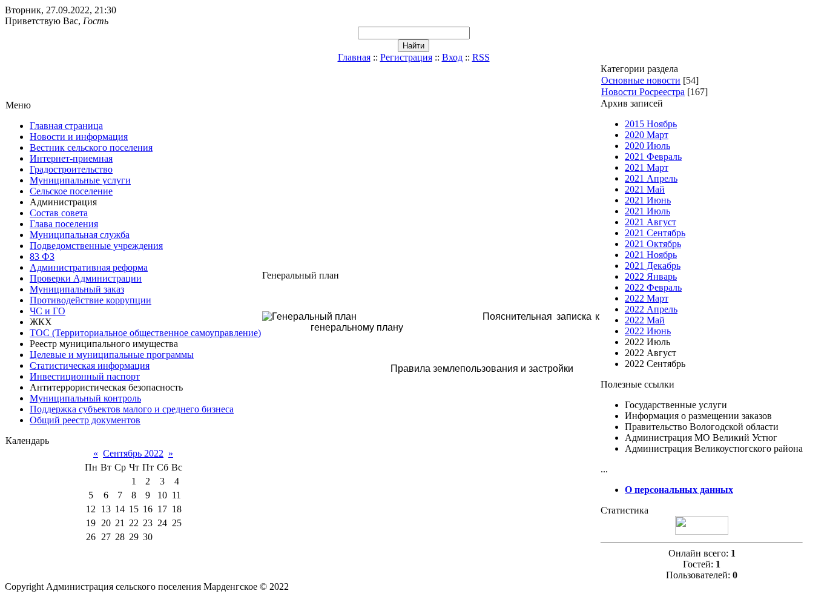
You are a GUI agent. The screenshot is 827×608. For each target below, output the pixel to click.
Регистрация (406, 57)
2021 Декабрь (652, 265)
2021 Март (646, 167)
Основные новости (640, 80)
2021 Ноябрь (651, 254)
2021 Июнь (648, 200)
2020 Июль (647, 145)
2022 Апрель (651, 309)
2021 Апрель (651, 178)
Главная (354, 57)
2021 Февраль (653, 156)
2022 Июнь (648, 331)
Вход (452, 57)
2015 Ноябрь (651, 124)
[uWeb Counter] (701, 531)
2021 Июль (647, 211)
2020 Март (646, 135)
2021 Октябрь (653, 244)
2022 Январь (651, 276)
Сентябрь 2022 (133, 453)
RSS (481, 57)
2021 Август (650, 222)
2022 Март (646, 298)
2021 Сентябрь (655, 233)
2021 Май (645, 189)
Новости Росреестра (643, 92)
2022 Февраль (653, 287)
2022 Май (645, 320)
